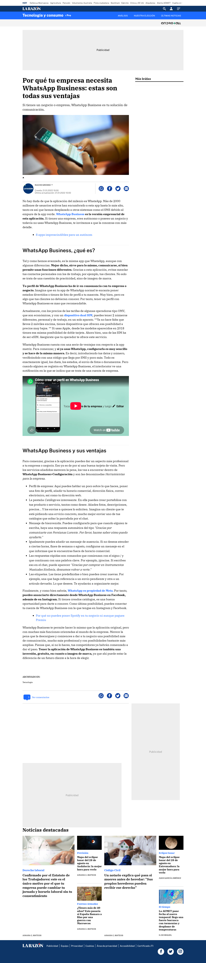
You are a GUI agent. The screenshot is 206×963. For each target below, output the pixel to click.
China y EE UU (137, 3)
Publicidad (52, 945)
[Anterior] (86, 14)
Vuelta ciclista (179, 3)
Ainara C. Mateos (32, 935)
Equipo (64, 945)
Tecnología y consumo (43, 15)
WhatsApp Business (70, 214)
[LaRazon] (43, 9)
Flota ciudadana (101, 3)
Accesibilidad (127, 945)
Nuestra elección (144, 15)
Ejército (125, 3)
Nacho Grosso (43, 185)
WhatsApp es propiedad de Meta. (90, 590)
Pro (69, 15)
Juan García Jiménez (170, 878)
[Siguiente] (183, 17)
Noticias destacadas (46, 830)
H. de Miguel (165, 935)
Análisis (123, 15)
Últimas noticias (171, 15)
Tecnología (28, 682)
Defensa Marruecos (39, 3)
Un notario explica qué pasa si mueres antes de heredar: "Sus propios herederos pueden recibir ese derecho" (128, 881)
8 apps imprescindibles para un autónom (64, 235)
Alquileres (150, 3)
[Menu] (179, 8)
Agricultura (55, 3)
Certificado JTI (145, 945)
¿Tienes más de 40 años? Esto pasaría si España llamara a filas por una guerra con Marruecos (89, 915)
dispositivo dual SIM (78, 315)
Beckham (115, 3)
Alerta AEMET (164, 3)
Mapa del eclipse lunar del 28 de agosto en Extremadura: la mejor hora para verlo (169, 864)
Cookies (89, 945)
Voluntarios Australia (82, 3)
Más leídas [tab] (143, 79)
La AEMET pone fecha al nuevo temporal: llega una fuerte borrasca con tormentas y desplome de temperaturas (171, 920)
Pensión (66, 3)
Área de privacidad (107, 945)
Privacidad (77, 945)
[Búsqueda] (164, 8)
